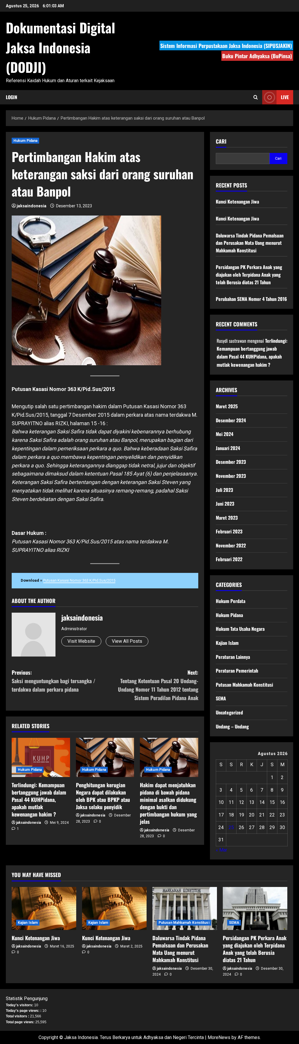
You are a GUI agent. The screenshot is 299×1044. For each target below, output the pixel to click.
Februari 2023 (229, 531)
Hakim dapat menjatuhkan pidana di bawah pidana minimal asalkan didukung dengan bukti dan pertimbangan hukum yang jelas (168, 803)
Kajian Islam (227, 642)
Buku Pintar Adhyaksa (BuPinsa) (257, 56)
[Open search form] (255, 97)
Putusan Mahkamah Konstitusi (244, 684)
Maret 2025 (227, 406)
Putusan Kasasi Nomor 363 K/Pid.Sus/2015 (79, 580)
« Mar (221, 850)
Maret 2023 (227, 517)
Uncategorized (229, 712)
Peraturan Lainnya (233, 656)
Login (11, 97)
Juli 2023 (224, 489)
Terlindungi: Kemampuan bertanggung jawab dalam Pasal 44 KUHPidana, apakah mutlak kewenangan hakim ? (39, 799)
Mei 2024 (224, 433)
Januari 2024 (228, 448)
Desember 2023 (231, 461)
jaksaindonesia (31, 206)
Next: (158, 685)
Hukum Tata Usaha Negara (240, 628)
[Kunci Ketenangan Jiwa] (44, 908)
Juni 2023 (225, 503)
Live (285, 97)
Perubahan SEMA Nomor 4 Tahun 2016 (251, 298)
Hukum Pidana (25, 141)
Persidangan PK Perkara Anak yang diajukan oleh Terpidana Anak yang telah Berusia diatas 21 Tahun (249, 274)
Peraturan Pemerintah (237, 670)
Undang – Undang (232, 726)
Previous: (53, 681)
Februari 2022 (229, 559)
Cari (221, 141)
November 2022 (231, 545)
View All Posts (127, 641)
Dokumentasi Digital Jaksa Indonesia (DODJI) (60, 47)
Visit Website (81, 641)
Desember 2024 (231, 420)
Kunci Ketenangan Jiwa (237, 201)
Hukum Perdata (230, 600)
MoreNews (219, 1037)
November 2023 (231, 475)
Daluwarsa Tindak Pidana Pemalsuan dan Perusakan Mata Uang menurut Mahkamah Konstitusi (250, 243)
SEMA (221, 698)
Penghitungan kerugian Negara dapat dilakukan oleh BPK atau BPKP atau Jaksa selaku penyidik (103, 796)
